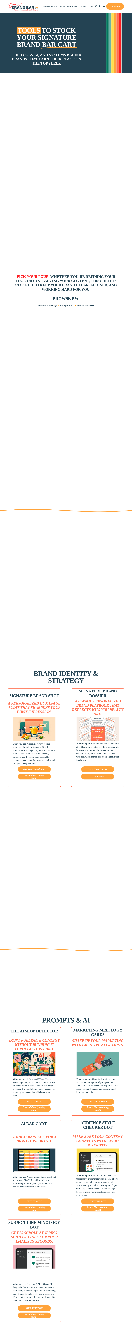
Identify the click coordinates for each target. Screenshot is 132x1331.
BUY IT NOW (34, 1101)
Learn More (97, 776)
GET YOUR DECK (97, 1101)
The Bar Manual (65, 6)
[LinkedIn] (100, 6)
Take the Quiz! (115, 6)
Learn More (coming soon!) (34, 776)
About (85, 6)
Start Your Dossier (97, 769)
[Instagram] (96, 6)
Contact (91, 6)
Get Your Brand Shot (34, 769)
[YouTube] (104, 6)
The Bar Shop (77, 6)
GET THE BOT (97, 1201)
